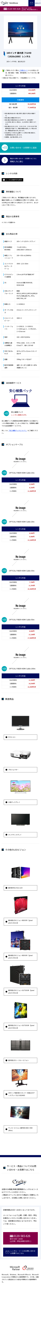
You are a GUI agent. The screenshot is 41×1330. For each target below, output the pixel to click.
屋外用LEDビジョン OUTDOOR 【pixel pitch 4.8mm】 (21, 1026)
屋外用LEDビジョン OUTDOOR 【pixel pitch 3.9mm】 (21, 991)
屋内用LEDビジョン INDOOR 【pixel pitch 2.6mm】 (20, 921)
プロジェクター (13, 770)
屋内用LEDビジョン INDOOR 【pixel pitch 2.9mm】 (20, 956)
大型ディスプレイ (14, 802)
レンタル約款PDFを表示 (14, 180)
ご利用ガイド (23, 70)
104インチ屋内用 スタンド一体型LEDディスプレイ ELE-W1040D (21, 1094)
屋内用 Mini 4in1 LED (15, 888)
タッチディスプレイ (14, 835)
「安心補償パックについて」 (17, 430)
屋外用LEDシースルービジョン (18, 1060)
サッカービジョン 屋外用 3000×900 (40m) (20, 1129)
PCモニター (12, 737)
